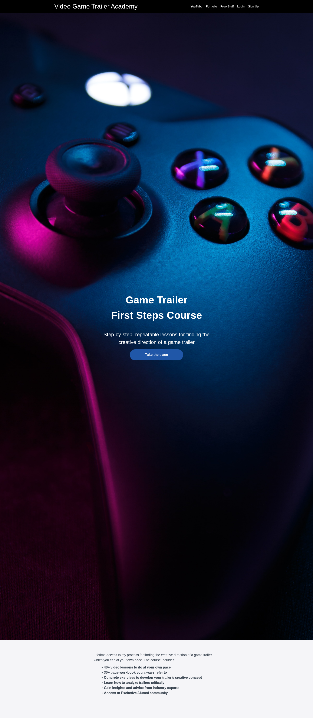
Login (241, 6)
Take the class (156, 355)
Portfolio (211, 6)
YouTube (196, 6)
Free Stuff (227, 6)
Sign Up (253, 6)
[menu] (223, 6)
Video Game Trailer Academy (96, 6)
